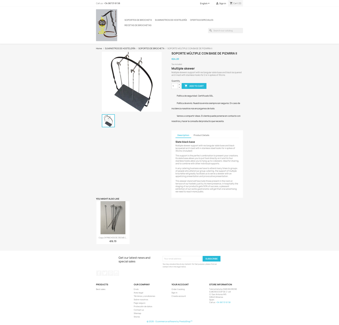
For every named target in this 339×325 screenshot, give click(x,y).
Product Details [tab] (201, 135)
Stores (137, 316)
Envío (136, 289)
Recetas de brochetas (137, 25)
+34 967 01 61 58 (112, 3)
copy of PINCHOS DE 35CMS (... (113, 237)
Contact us (139, 310)
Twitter (104, 273)
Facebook (99, 273)
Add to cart (194, 85)
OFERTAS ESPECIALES (201, 20)
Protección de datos (143, 306)
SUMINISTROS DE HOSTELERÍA (171, 20)
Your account (180, 284)
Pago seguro (139, 303)
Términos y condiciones (144, 296)
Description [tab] (183, 135)
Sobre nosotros (141, 299)
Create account (178, 296)
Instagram (116, 273)
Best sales (100, 289)
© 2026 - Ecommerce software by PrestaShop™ (169, 321)
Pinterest (110, 273)
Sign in (174, 292)
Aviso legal (138, 292)
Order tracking (178, 289)
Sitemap (137, 313)
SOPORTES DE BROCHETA (138, 20)
